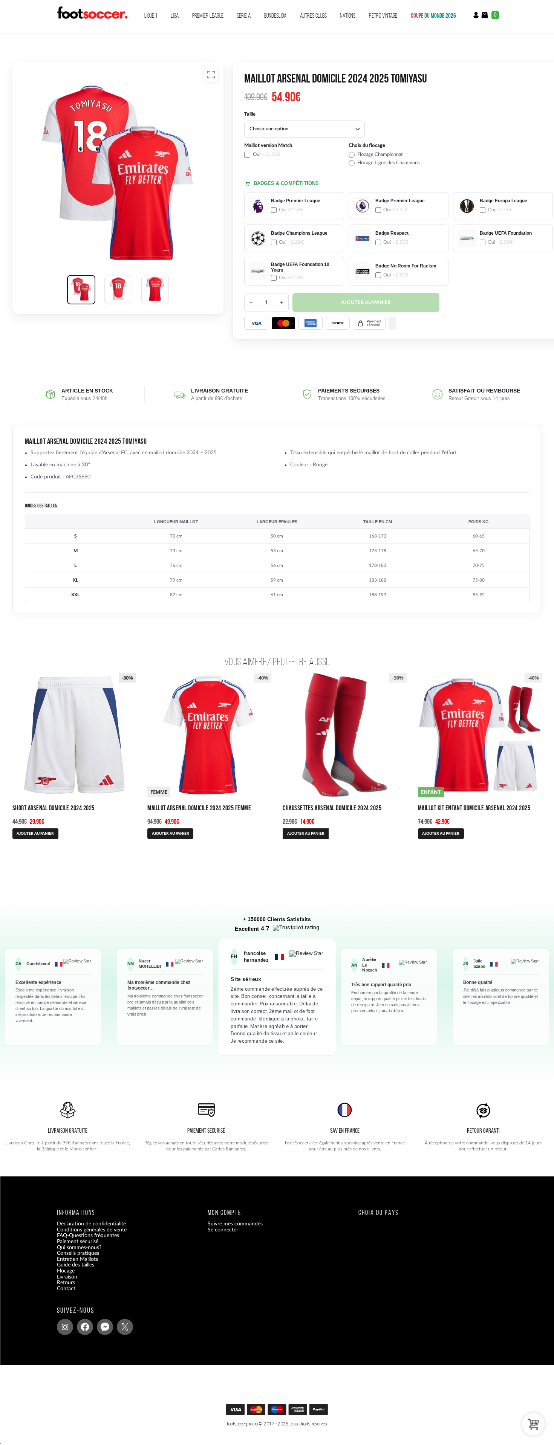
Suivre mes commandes (235, 1224)
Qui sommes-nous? (79, 1247)
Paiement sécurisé (77, 1241)
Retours (66, 1282)
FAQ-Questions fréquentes (88, 1236)
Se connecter (223, 1230)
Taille (250, 114)
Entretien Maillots (77, 1259)
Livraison (67, 1277)
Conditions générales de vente (92, 1230)
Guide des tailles (75, 1265)
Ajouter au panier (366, 302)
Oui (267, 154)
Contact (66, 1288)
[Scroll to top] (278, 1412)
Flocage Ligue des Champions (388, 162)
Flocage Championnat (380, 154)
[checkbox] (294, 154)
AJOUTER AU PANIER (35, 834)
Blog (62, 1294)
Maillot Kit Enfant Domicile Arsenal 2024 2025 (474, 807)
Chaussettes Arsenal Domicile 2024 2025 (332, 807)
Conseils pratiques (78, 1253)
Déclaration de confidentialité (91, 1224)
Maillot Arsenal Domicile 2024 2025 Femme (199, 807)
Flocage (66, 1271)
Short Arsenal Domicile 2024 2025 (53, 807)
